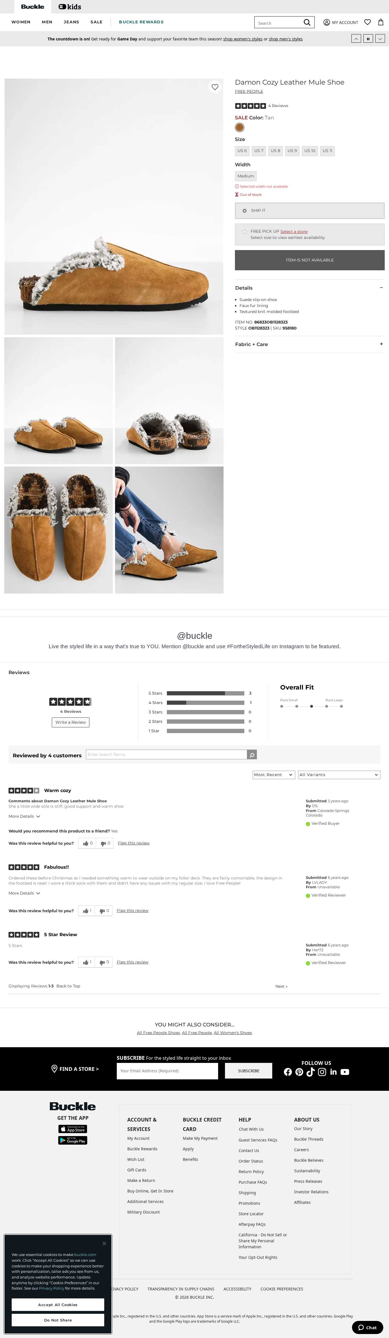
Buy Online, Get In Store (150, 1191)
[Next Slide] (380, 38)
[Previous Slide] (356, 38)
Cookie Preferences (282, 1289)
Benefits (190, 1159)
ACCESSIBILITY (237, 1289)
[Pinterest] (299, 1071)
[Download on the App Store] (73, 1128)
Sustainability (307, 1170)
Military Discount (143, 1212)
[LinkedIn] (333, 1071)
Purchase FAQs (253, 1182)
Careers (301, 1149)
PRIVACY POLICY (123, 1289)
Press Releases (308, 1181)
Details (244, 288)
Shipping (247, 1192)
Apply (188, 1148)
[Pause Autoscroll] (368, 38)
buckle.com (85, 1254)
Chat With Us (251, 1129)
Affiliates (302, 1202)
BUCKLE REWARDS (141, 21)
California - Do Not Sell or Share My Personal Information (263, 1240)
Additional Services (145, 1201)
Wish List (135, 1159)
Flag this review (134, 843)
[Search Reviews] (252, 754)
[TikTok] (310, 1071)
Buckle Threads (309, 1139)
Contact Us (249, 1150)
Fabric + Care (251, 344)
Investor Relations (311, 1191)
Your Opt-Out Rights (258, 1257)
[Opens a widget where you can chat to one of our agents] (367, 1328)
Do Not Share (58, 1320)
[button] (21, 22)
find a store (79, 1068)
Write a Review (71, 722)
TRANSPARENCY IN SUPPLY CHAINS (181, 1289)
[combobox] (278, 22)
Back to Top (68, 986)
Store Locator (251, 1213)
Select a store (294, 231)
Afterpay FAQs (252, 1224)
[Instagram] (322, 1071)
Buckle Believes (309, 1160)
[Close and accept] (104, 1243)
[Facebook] (288, 1071)
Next (281, 986)
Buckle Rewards (142, 1148)
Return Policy (251, 1171)
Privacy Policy (51, 1288)
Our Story (303, 1128)
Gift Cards (136, 1170)
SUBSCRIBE (248, 1070)
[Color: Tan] (239, 127)
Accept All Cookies (58, 1304)
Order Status (251, 1161)
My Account (138, 1138)
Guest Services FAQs (258, 1140)
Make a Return (141, 1180)
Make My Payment (200, 1138)
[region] (58, 1284)
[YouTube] (345, 1071)
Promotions (249, 1203)
